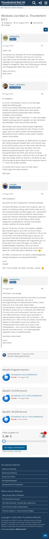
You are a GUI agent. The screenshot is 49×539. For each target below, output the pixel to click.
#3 (42, 194)
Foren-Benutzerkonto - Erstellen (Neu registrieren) (19, 503)
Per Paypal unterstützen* (15, 447)
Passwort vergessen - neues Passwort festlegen (18, 511)
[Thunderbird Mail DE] (13, 3)
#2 (42, 94)
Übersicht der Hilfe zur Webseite (13, 495)
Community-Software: (14, 529)
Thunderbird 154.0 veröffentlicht (24, 374)
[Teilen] (46, 30)
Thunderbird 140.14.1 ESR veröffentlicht (27, 417)
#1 (42, 45)
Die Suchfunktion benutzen (11, 499)
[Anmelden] (40, 3)
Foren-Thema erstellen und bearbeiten (15, 507)
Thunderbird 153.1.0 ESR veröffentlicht (26, 396)
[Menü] (46, 3)
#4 (42, 288)
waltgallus (8, 23)
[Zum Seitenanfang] (45, 536)
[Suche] (34, 3)
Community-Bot (13, 354)
